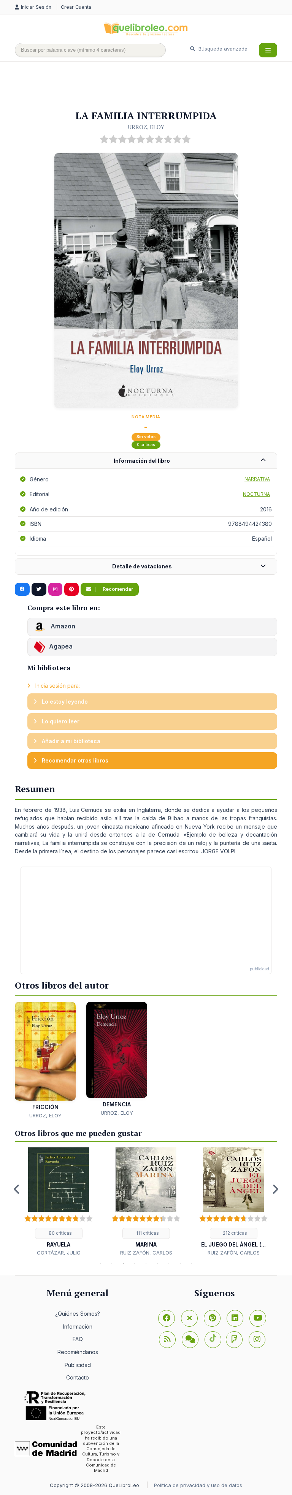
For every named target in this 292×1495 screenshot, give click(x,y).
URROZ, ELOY (146, 127)
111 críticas (147, 1233)
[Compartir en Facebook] (22, 589)
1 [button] (100, 1263)
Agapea (61, 646)
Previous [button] (17, 1189)
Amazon (62, 626)
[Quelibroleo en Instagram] (55, 589)
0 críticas (146, 444)
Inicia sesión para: (57, 685)
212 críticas (234, 1233)
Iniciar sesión (37, 7)
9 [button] (191, 1263)
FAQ (78, 1339)
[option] (58, 1201)
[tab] (146, 461)
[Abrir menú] (268, 50)
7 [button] (169, 1263)
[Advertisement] (153, 86)
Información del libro (142, 460)
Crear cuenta (76, 7)
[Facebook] (166, 1318)
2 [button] (112, 1263)
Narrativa (257, 479)
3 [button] (123, 1263)
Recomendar (117, 589)
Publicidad (78, 1365)
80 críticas (60, 1233)
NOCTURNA (256, 494)
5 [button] (146, 1263)
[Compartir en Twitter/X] (39, 589)
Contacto (77, 1377)
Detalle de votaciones (142, 566)
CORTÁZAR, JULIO (59, 1253)
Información (77, 1326)
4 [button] (134, 1263)
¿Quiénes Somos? (77, 1313)
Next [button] (275, 1189)
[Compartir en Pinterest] (71, 589)
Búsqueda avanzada (222, 49)
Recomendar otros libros (74, 760)
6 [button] (157, 1263)
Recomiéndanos (77, 1352)
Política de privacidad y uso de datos (198, 1485)
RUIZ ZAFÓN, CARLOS (146, 1253)
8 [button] (180, 1263)
